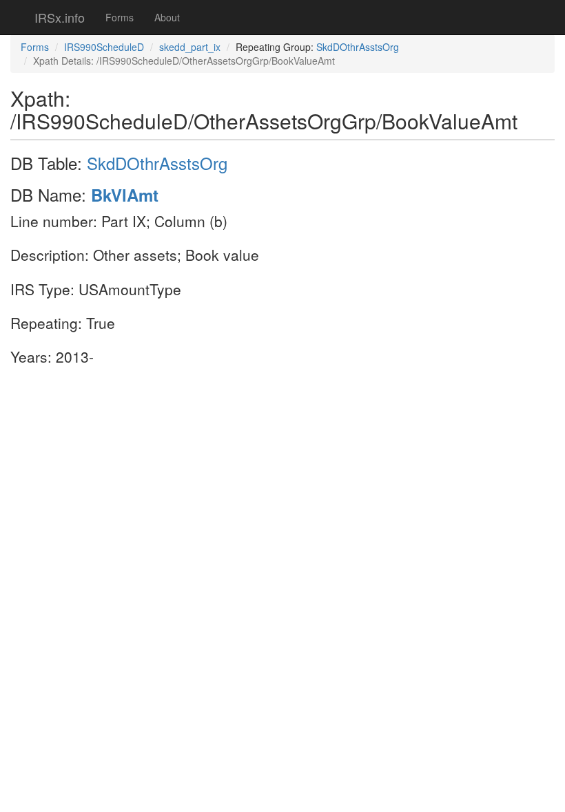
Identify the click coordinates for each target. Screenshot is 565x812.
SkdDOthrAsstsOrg (357, 47)
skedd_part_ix (189, 47)
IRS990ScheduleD (104, 47)
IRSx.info (59, 17)
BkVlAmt (124, 194)
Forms (119, 17)
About (167, 17)
